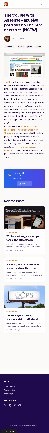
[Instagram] (15, 405)
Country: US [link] (11, 232)
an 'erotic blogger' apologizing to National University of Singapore (21, 130)
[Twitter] (5, 405)
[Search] (42, 4)
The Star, (8, 82)
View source (10, 162)
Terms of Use (9, 390)
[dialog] (9, 431)
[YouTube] (19, 405)
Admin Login (9, 393)
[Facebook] (10, 405)
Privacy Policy (9, 386)
